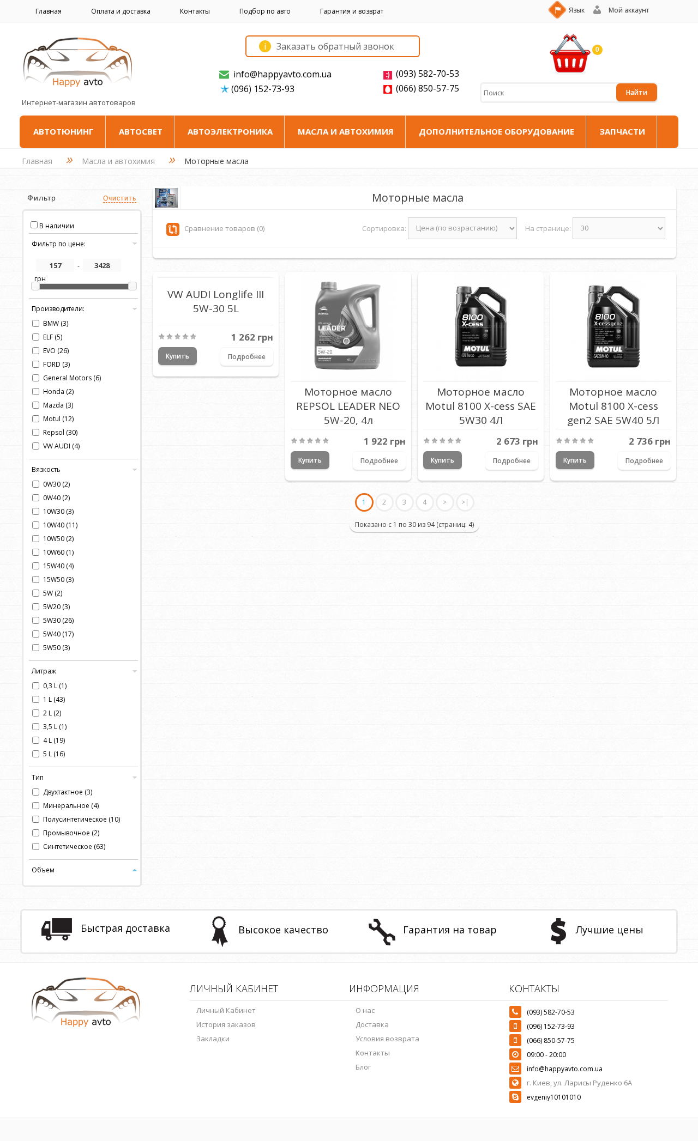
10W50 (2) (58, 538)
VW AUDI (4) (61, 446)
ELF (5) (52, 337)
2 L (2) (52, 713)
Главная (48, 11)
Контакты (195, 11)
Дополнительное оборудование (496, 131)
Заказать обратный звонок (329, 46)
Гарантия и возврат (351, 11)
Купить (177, 356)
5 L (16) (54, 753)
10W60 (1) (58, 552)
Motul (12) (58, 418)
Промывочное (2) (71, 832)
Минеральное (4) (71, 805)
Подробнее (247, 356)
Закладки (213, 1038)
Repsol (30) (60, 432)
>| (465, 502)
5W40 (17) (58, 634)
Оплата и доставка (121, 11)
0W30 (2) (56, 484)
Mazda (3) (58, 405)
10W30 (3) (58, 511)
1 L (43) (54, 699)
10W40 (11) (60, 525)
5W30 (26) (58, 620)
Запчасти (622, 131)
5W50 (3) (56, 647)
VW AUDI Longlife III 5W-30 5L (215, 301)
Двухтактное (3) (67, 792)
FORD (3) (56, 364)
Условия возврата (387, 1038)
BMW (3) (55, 323)
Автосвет (141, 131)
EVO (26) (56, 350)
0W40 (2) (56, 497)
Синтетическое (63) (74, 846)
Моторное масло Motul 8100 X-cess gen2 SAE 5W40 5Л (613, 405)
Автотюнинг (63, 131)
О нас (365, 1010)
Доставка (372, 1024)
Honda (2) (58, 391)
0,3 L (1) (55, 685)
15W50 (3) (58, 579)
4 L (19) (54, 740)
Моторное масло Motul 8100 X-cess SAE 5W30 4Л (480, 405)
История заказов (226, 1024)
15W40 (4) (58, 565)
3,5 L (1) (55, 726)
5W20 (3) (56, 606)
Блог (363, 1067)
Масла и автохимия (346, 131)
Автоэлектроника (230, 131)
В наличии (56, 225)
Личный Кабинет (226, 1010)
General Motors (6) (72, 378)
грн (40, 278)
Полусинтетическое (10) (81, 819)
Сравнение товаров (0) (224, 228)
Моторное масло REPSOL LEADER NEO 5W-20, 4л (348, 405)
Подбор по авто (265, 11)
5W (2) (52, 593)
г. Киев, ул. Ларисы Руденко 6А (579, 1083)
